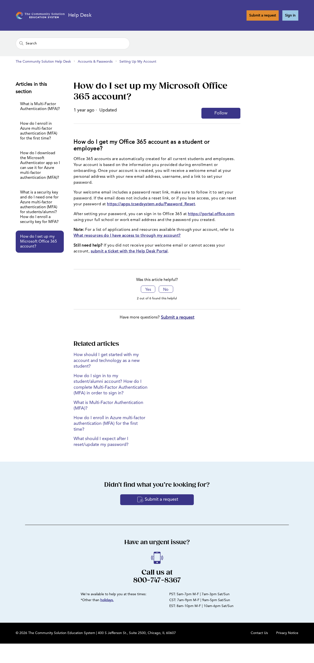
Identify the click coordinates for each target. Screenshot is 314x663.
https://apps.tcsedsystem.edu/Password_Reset (151, 204)
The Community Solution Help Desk (43, 61)
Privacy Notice (287, 633)
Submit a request (262, 15)
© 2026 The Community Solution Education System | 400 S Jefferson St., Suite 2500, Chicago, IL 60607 (96, 633)
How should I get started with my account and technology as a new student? (107, 361)
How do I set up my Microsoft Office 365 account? (38, 242)
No (166, 290)
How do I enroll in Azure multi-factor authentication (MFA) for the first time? (38, 131)
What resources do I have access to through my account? (127, 236)
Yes (148, 290)
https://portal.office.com (211, 214)
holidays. (107, 600)
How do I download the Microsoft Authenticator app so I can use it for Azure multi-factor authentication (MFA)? (40, 165)
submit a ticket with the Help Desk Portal (129, 251)
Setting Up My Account (137, 61)
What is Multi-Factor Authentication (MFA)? (40, 106)
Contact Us (259, 633)
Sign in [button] (290, 15)
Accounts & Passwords (95, 61)
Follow (220, 113)
